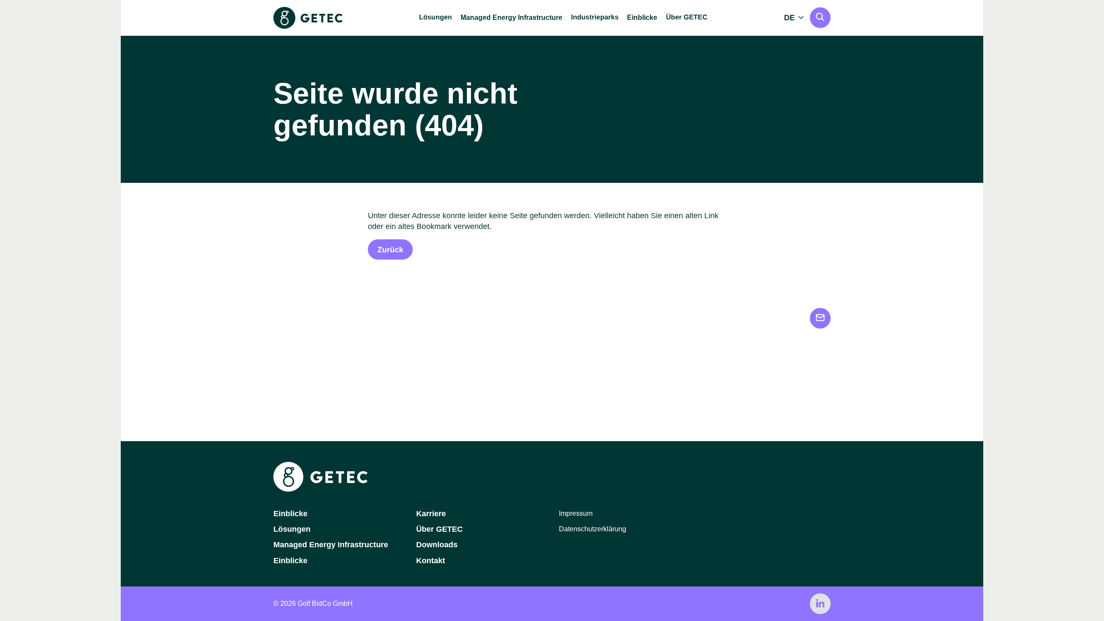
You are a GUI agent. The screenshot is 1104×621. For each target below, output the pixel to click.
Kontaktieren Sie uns (820, 318)
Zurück (390, 249)
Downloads (437, 544)
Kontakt (430, 560)
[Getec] (320, 489)
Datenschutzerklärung (592, 529)
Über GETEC (439, 529)
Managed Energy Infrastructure (511, 17)
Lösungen (291, 529)
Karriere (431, 513)
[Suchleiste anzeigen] (820, 17)
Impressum (576, 513)
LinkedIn (820, 603)
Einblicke (642, 17)
